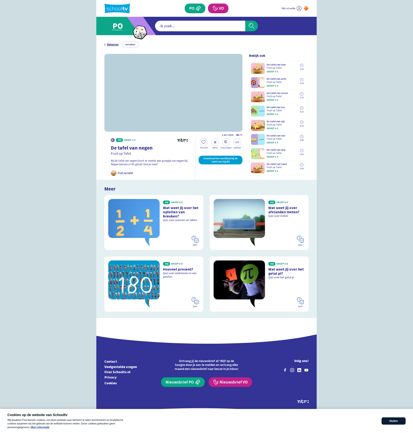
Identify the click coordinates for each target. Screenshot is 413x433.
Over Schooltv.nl (117, 372)
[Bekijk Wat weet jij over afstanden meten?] (259, 222)
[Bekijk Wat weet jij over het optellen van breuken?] (153, 222)
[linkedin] (299, 370)
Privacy (110, 377)
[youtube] (306, 370)
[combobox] (200, 26)
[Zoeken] (251, 26)
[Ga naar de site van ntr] (303, 401)
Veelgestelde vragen (120, 366)
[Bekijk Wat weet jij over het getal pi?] (259, 284)
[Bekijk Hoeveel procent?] (153, 284)
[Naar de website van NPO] (306, 8)
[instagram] (292, 370)
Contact (110, 361)
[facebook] (285, 370)
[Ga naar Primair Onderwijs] (120, 26)
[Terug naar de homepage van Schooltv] (117, 8)
